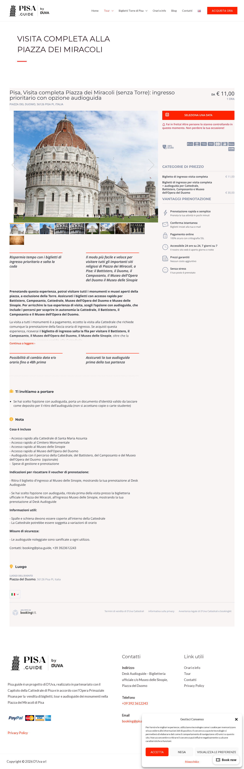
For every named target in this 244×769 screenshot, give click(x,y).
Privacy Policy (192, 761)
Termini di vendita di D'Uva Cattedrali (124, 611)
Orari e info (159, 10)
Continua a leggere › (22, 343)
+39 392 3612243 (135, 703)
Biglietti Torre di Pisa (131, 10)
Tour (107, 10)
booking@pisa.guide (136, 721)
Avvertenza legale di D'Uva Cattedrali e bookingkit (205, 611)
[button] (236, 719)
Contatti (187, 10)
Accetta (157, 752)
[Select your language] (15, 594)
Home (95, 10)
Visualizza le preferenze (216, 752)
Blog (174, 10)
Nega (182, 752)
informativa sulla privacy (161, 611)
